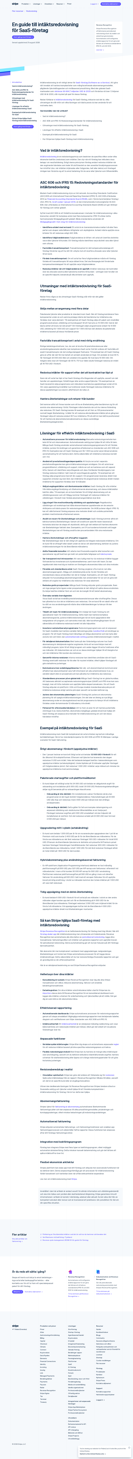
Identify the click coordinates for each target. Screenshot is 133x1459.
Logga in (93, 4)
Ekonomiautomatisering (76, 1347)
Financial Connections (48, 1361)
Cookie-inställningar (103, 1360)
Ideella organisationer (76, 1387)
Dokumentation (73, 1421)
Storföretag (72, 1329)
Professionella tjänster (76, 1390)
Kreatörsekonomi (74, 1370)
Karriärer (99, 1375)
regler (116, 1044)
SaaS (70, 1364)
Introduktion (17, 82)
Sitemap (99, 1358)
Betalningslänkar (46, 1379)
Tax (41, 1396)
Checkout (43, 1344)
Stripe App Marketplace (76, 1407)
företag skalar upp (48, 934)
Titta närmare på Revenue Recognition (78, 1295)
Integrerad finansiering (76, 1344)
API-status (72, 1427)
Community (100, 1338)
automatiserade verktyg (76, 637)
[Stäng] (129, 1448)
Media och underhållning (76, 1385)
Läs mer (99, 50)
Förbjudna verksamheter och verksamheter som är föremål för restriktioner (108, 1349)
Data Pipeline (45, 1355)
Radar (42, 1387)
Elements (43, 1358)
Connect (43, 1350)
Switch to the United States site (92, 1454)
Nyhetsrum (100, 1377)
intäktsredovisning (64, 99)
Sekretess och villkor (103, 1344)
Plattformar (72, 1361)
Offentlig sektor (74, 1393)
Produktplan (100, 1372)
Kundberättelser (102, 1332)
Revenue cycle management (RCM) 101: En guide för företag (65, 1240)
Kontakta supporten (103, 1392)
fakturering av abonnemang (67, 1106)
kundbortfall (98, 631)
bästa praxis (106, 554)
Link (41, 1373)
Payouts (43, 1385)
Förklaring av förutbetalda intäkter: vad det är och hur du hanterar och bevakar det (74, 1234)
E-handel (71, 1341)
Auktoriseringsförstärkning (50, 1335)
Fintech (70, 1373)
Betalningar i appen (75, 1353)
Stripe (74, 1179)
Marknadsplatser (74, 1355)
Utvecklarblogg (73, 1439)
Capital (42, 1341)
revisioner (109, 1075)
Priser (69, 4)
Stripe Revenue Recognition (52, 931)
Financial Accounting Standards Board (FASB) (67, 199)
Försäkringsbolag (74, 1382)
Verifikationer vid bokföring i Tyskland (57, 1237)
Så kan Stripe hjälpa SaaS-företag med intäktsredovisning (24, 119)
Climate (43, 1347)
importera (47, 993)
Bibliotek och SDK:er (75, 1433)
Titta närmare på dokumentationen (103, 1292)
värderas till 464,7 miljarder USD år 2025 (72, 91)
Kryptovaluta (44, 1353)
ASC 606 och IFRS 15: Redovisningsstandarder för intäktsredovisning (23, 92)
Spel (69, 1376)
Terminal (43, 1399)
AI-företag (72, 1367)
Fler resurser (17, 11)
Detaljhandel (72, 1396)
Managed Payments (47, 1376)
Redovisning (31, 11)
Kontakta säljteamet (110, 4)
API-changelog (73, 1430)
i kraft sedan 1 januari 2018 (64, 202)
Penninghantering (74, 1358)
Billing (42, 1338)
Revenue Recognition (47, 1390)
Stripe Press (100, 1380)
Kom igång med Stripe (22, 37)
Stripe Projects (73, 1436)
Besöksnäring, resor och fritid (78, 1379)
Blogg (98, 1335)
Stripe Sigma (44, 1393)
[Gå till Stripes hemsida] (14, 1326)
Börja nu (17, 1292)
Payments (43, 1382)
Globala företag (73, 1350)
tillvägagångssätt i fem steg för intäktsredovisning (62, 222)
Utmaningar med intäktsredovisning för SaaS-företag (23, 100)
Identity (43, 1364)
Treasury (43, 1402)
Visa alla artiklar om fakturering (19, 1240)
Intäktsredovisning (48, 156)
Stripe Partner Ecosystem (77, 1410)
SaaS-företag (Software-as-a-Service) (93, 82)
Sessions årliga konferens (105, 1341)
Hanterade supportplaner (105, 1395)
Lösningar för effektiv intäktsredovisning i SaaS (22, 107)
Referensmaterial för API (77, 1424)
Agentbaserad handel (76, 1335)
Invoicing (43, 1367)
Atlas (42, 1332)
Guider (98, 1329)
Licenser (99, 1355)
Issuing (42, 1370)
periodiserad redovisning (93, 937)
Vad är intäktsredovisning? (22, 86)
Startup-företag (74, 1332)
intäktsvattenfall (69, 1024)
